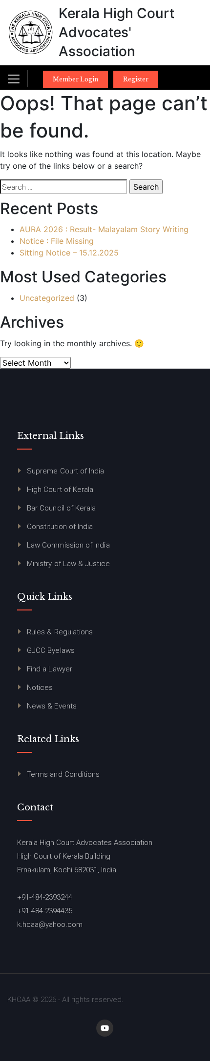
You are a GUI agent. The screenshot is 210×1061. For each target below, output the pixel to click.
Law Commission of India (68, 545)
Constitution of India (60, 526)
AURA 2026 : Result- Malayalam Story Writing (104, 229)
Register (135, 79)
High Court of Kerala (60, 489)
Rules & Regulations (60, 632)
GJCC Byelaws (51, 650)
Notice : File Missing (57, 241)
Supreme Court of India (66, 471)
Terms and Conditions (63, 774)
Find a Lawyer (49, 669)
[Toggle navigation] (13, 79)
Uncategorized (47, 298)
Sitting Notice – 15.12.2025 (69, 252)
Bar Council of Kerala (61, 508)
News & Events (52, 706)
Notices (40, 687)
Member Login (75, 79)
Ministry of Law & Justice (68, 563)
